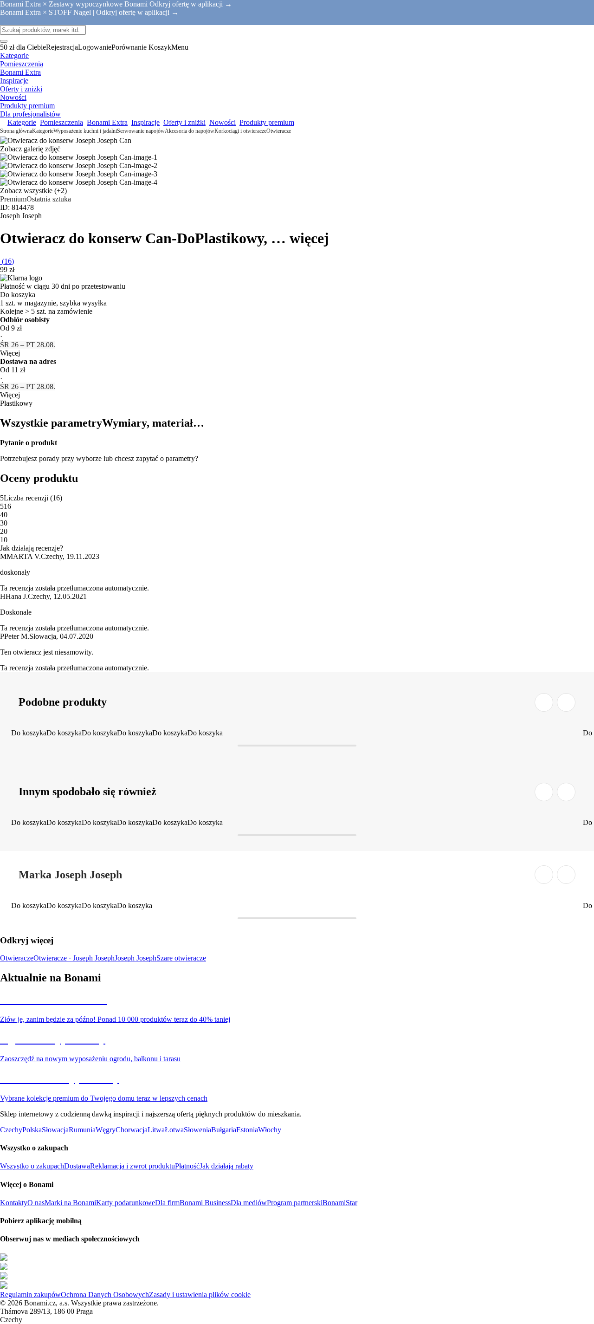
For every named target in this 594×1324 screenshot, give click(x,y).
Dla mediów (249, 1203)
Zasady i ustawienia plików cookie (200, 1294)
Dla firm (167, 1203)
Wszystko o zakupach (32, 1166)
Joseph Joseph (135, 958)
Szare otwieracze (181, 958)
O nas (36, 1203)
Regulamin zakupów (30, 1294)
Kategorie (42, 131)
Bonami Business (205, 1203)
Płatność (187, 1166)
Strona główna (16, 131)
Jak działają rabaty (226, 1166)
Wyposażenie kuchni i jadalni (85, 131)
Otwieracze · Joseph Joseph (74, 958)
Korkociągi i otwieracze (240, 131)
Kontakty (13, 1203)
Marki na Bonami (70, 1203)
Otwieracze (278, 131)
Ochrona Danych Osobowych (105, 1294)
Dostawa (77, 1166)
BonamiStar (340, 1203)
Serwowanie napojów (141, 131)
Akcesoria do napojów (189, 131)
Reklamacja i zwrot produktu (132, 1166)
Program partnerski (295, 1203)
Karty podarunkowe (125, 1203)
